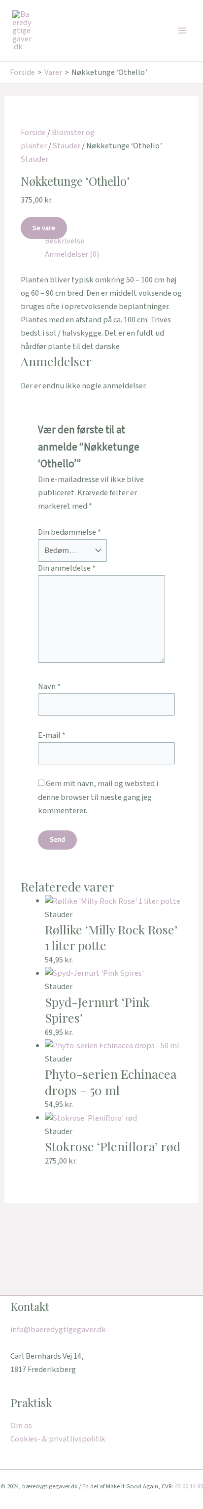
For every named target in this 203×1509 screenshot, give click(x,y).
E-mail (52, 735)
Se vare (44, 228)
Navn (49, 686)
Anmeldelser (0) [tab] (72, 254)
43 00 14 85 (189, 1486)
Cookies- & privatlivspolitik (57, 1439)
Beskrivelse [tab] (64, 241)
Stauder (66, 146)
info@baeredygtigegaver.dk (58, 1330)
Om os (21, 1426)
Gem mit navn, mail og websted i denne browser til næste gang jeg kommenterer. (98, 797)
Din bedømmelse (69, 532)
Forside (33, 132)
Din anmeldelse (67, 568)
